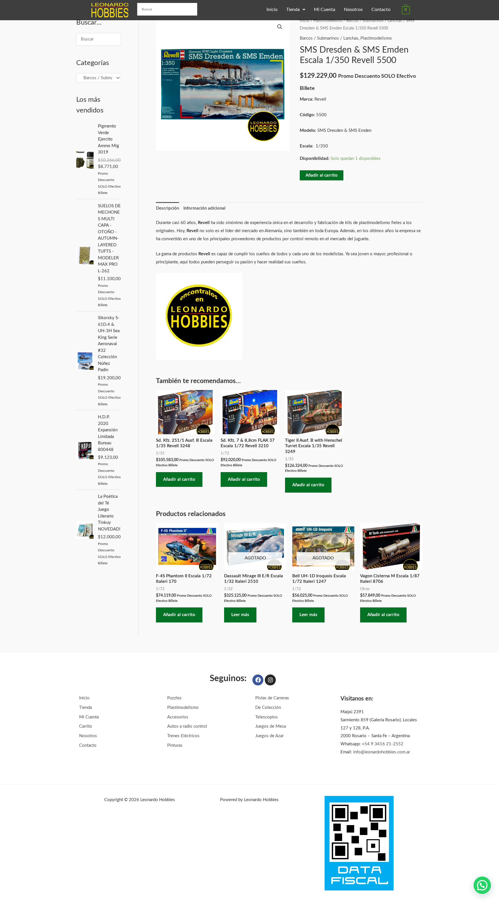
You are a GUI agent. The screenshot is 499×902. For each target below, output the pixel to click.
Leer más (240, 615)
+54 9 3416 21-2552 (382, 744)
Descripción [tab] (167, 208)
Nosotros (353, 9)
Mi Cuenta (324, 9)
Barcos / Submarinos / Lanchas (374, 21)
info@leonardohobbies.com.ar (381, 752)
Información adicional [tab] (204, 208)
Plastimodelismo (327, 21)
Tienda (293, 9)
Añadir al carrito (322, 175)
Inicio (272, 9)
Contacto (380, 9)
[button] (296, 9)
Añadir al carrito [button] (179, 479)
